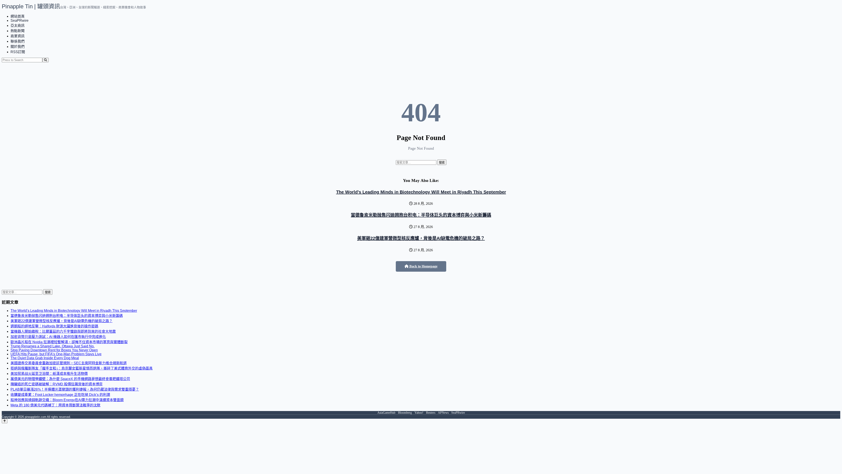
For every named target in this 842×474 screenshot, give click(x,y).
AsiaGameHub (386, 412)
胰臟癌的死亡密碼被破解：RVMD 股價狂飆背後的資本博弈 (57, 384)
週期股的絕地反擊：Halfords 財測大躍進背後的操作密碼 (54, 326)
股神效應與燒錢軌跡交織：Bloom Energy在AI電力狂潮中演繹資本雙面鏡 (67, 400)
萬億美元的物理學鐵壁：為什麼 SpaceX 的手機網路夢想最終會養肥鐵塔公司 (70, 379)
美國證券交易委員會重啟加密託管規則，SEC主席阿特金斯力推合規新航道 (69, 363)
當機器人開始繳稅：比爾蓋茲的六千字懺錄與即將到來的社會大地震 (63, 331)
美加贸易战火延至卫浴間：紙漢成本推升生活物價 (49, 373)
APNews (443, 412)
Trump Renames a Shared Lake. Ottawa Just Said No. (53, 346)
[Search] (45, 60)
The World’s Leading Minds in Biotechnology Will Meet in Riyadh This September (421, 192)
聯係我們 (18, 41)
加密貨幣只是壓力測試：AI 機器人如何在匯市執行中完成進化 (58, 337)
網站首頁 (18, 16)
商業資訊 (18, 36)
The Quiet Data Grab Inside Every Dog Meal (45, 358)
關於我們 (18, 46)
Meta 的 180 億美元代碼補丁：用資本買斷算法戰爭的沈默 (55, 405)
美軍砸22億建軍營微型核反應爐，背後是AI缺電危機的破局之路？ (421, 238)
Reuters (430, 412)
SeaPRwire (20, 20)
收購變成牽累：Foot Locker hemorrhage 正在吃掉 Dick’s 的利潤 (60, 395)
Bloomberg (405, 412)
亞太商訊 (18, 25)
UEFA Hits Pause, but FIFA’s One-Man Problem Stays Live (56, 354)
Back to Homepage (423, 266)
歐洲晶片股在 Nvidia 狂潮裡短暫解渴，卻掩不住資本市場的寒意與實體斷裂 (69, 342)
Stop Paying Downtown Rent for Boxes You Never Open (54, 350)
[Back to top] (4, 421)
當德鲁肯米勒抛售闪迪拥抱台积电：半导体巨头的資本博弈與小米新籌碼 (421, 215)
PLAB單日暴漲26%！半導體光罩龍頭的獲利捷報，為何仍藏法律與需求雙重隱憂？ (75, 389)
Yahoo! (418, 412)
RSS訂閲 (18, 52)
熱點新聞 (18, 31)
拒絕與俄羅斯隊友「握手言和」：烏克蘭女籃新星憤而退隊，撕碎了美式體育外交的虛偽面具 (82, 368)
